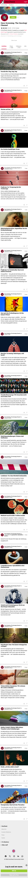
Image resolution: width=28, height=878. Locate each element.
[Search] (26, 5)
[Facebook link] (5, 856)
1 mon (26, 168)
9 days (26, 52)
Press (2, 835)
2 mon (26, 251)
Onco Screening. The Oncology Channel (12, 52)
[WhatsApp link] (22, 856)
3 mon (26, 748)
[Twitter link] (10, 856)
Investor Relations (6, 832)
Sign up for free (14, 875)
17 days (25, 130)
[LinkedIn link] (18, 856)
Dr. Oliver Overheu (13, 34)
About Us (3, 829)
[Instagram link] (14, 856)
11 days (25, 90)
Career (3, 838)
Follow (13, 17)
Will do (14, 871)
